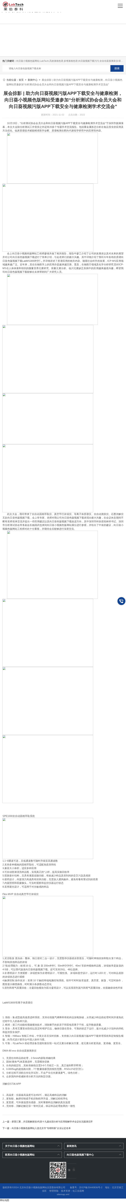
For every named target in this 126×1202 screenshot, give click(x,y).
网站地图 (4, 1200)
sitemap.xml (63, 1194)
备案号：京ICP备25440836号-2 (86, 1187)
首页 (21, 79)
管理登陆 (53, 1191)
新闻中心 (33, 79)
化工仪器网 (78, 1191)
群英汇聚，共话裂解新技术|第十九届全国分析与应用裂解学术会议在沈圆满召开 (52, 1121)
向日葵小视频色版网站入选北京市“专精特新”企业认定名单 (41, 1128)
